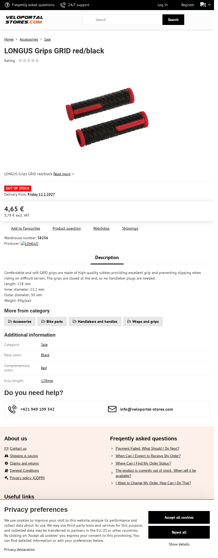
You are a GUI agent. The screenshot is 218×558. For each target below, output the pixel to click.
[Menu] (207, 19)
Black (45, 355)
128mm (47, 380)
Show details (179, 544)
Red (44, 368)
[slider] (28, 60)
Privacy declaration (19, 549)
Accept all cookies (179, 517)
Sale (44, 344)
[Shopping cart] (194, 19)
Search (173, 19)
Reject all (179, 532)
